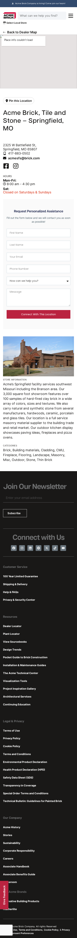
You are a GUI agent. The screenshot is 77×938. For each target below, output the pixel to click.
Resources (10, 617)
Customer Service (15, 567)
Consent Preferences (22, 933)
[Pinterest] (38, 548)
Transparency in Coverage (19, 785)
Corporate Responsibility (19, 850)
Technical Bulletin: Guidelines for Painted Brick (32, 801)
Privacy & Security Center (19, 599)
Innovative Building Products (21, 901)
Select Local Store (16, 22)
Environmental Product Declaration (25, 761)
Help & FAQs (10, 592)
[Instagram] (22, 548)
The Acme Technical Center (20, 673)
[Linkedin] (30, 548)
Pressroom (10, 882)
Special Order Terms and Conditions (25, 793)
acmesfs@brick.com (24, 158)
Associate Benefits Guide (19, 874)
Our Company (12, 818)
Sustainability (11, 842)
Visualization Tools (15, 680)
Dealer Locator (12, 626)
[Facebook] (14, 548)
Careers (8, 858)
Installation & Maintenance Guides (24, 665)
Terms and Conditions (17, 754)
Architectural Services (17, 696)
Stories (7, 835)
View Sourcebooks (15, 641)
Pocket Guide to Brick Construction (25, 657)
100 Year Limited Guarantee (20, 576)
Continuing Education (16, 704)
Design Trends (12, 649)
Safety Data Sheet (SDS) (18, 777)
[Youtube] (63, 548)
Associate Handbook (16, 866)
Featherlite (10, 909)
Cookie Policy (11, 746)
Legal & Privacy (13, 721)
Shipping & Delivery (15, 584)
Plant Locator (11, 633)
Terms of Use (11, 730)
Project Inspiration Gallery (19, 688)
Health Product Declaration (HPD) (24, 769)
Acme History (11, 827)
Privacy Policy (11, 738)
